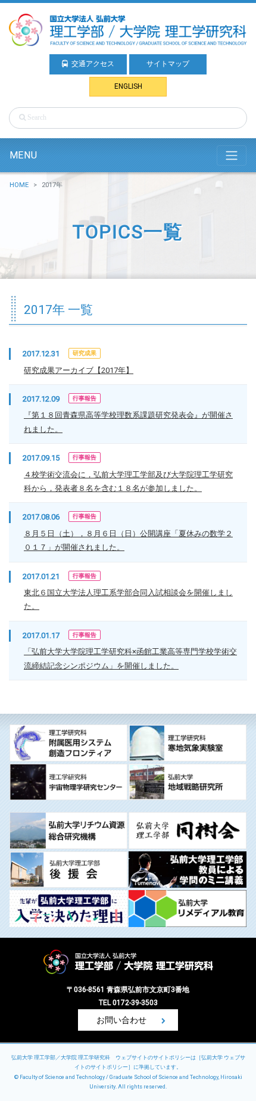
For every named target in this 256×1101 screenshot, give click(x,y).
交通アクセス (92, 64)
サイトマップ (167, 64)
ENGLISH (128, 86)
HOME (19, 185)
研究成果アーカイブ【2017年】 (78, 370)
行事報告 (84, 398)
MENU (23, 155)
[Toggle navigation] (231, 155)
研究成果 (84, 353)
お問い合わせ (122, 1020)
